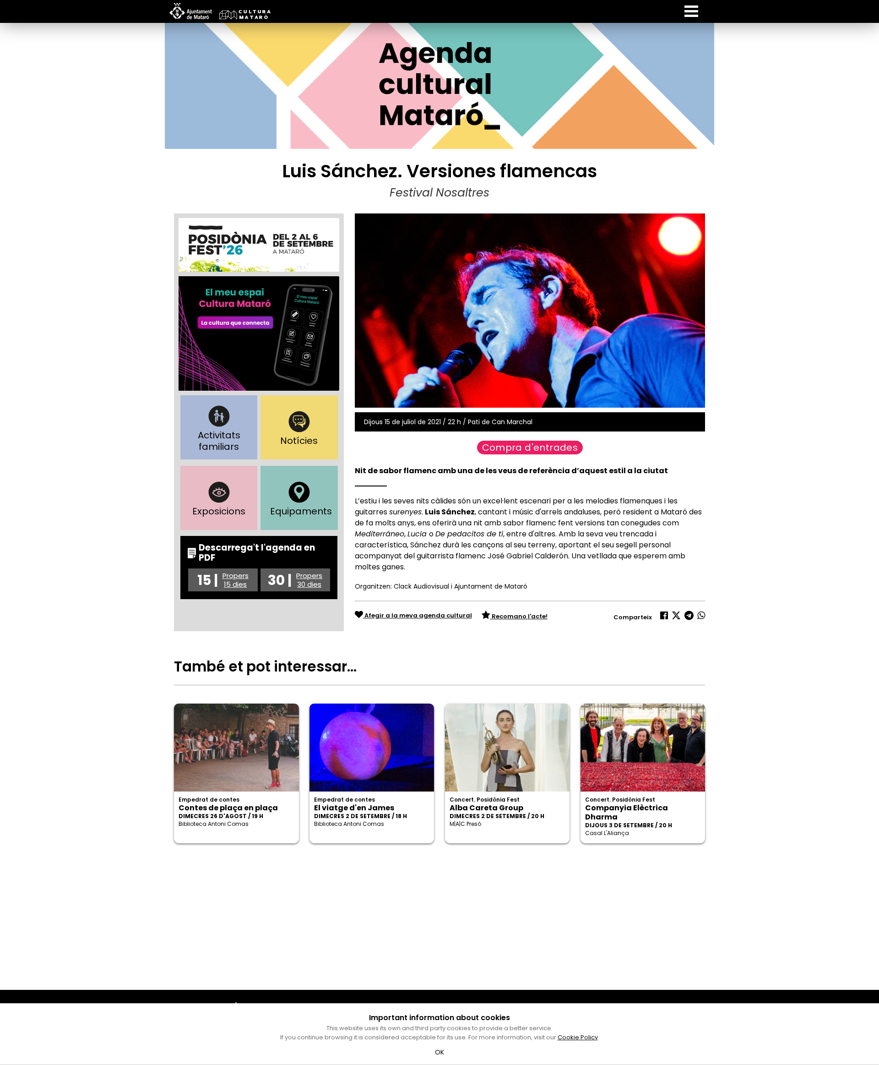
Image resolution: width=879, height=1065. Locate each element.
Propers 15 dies (235, 580)
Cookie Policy (578, 1037)
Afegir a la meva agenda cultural (417, 615)
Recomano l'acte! (519, 616)
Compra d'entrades (530, 447)
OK (440, 1052)
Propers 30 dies (309, 580)
